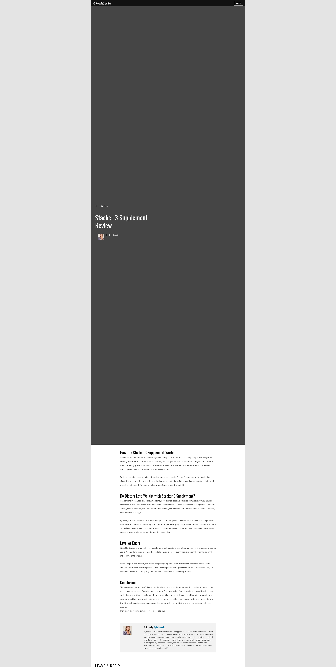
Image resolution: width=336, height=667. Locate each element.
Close (238, 3)
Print (106, 206)
